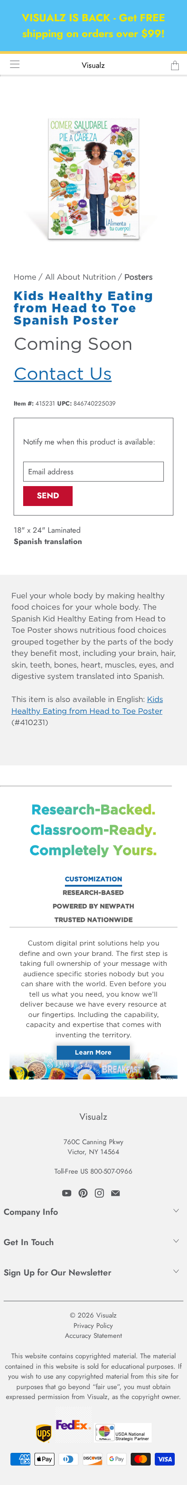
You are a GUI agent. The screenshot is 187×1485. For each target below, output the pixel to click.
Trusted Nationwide (93, 920)
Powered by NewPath (93, 906)
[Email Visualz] (115, 1193)
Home (25, 277)
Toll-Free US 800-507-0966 (93, 1171)
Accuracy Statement (93, 1336)
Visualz (93, 65)
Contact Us (63, 374)
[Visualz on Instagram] (99, 1193)
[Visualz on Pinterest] (83, 1193)
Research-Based (93, 893)
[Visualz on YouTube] (66, 1193)
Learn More (93, 1052)
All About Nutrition (80, 277)
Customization (93, 879)
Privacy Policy (93, 1326)
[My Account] (12, 64)
